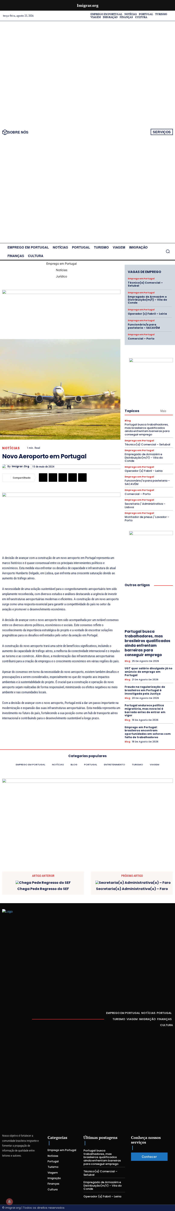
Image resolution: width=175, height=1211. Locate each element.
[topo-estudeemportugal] (61, 293)
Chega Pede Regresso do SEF (43, 889)
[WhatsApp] (82, 477)
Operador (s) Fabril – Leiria (147, 314)
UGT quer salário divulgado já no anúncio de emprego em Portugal (148, 672)
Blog (128, 420)
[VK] (72, 477)
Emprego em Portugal (141, 279)
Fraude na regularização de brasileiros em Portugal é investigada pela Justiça (145, 690)
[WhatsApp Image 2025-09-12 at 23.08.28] (61, 496)
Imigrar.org (20, 466)
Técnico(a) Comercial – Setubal (145, 284)
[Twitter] (53, 477)
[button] (167, 251)
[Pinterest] (62, 477)
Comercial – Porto (141, 338)
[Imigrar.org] (4, 467)
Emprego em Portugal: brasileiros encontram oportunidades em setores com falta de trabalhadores (148, 732)
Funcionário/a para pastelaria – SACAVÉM (144, 326)
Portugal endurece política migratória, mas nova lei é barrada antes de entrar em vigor (145, 710)
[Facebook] (43, 477)
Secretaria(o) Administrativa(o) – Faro (132, 889)
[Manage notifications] (9, 1201)
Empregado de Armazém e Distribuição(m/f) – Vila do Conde (147, 300)
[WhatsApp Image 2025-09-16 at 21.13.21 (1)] (151, 361)
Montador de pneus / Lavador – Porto (147, 518)
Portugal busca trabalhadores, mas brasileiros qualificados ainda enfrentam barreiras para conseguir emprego (147, 429)
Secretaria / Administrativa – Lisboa (145, 505)
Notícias (11, 448)
